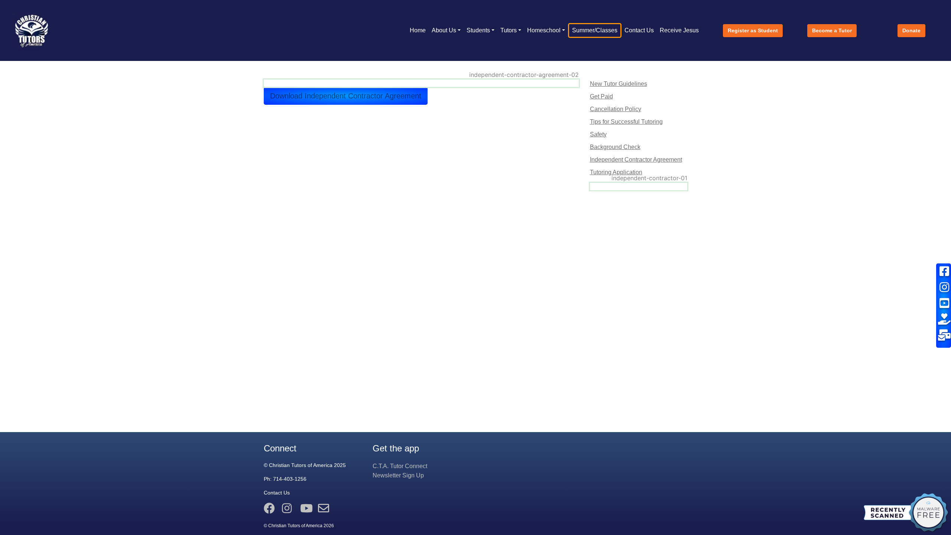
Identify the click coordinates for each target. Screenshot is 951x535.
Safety (598, 134)
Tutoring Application (616, 172)
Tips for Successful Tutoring (626, 122)
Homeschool (544, 30)
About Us (444, 30)
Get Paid (601, 96)
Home (418, 30)
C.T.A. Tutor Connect (400, 466)
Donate (911, 30)
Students (478, 30)
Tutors (508, 30)
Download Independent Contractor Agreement (345, 96)
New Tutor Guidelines (618, 84)
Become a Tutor (832, 30)
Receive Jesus (679, 30)
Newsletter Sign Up (398, 475)
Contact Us (639, 30)
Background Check (615, 147)
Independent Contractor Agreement (636, 159)
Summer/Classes (594, 30)
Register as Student (753, 30)
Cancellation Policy (615, 109)
